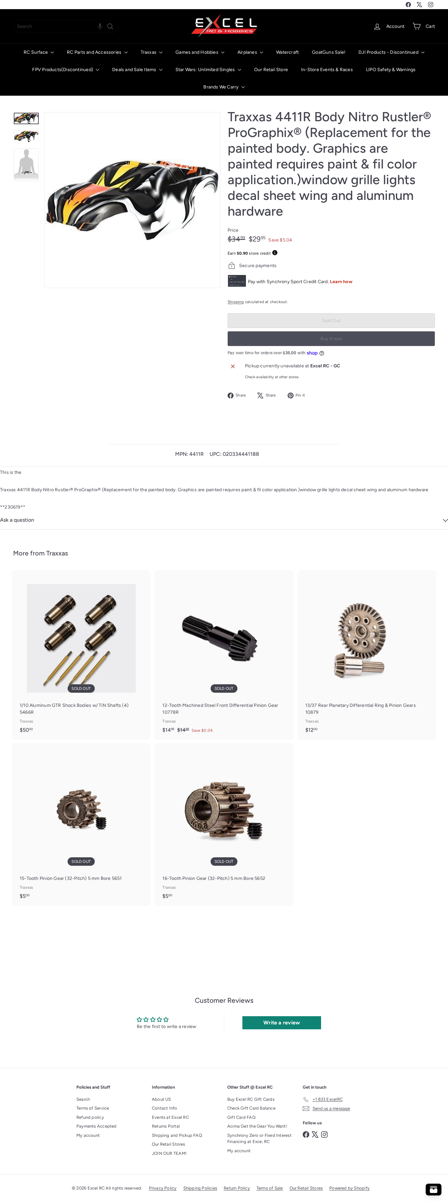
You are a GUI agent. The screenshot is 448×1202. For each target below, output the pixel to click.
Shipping (236, 302)
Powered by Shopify (349, 1188)
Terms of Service (92, 1108)
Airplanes (247, 52)
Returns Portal (166, 1126)
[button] (100, 26)
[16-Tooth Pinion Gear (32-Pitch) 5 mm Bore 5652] (224, 824)
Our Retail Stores (168, 1144)
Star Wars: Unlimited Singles (205, 69)
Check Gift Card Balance (251, 1108)
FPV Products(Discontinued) (63, 69)
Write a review (281, 1022)
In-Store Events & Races (327, 69)
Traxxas (149, 52)
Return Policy (237, 1188)
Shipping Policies (200, 1188)
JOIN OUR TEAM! (169, 1153)
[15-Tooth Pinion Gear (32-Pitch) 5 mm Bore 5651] (81, 824)
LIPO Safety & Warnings (391, 69)
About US (161, 1099)
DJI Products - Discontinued (388, 52)
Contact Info (164, 1108)
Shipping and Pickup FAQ (177, 1135)
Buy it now (331, 338)
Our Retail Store (271, 69)
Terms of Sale (269, 1188)
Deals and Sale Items (134, 69)
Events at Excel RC (170, 1117)
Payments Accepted (96, 1126)
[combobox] (65, 26)
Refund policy (90, 1117)
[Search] (110, 26)
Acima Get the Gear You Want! (257, 1126)
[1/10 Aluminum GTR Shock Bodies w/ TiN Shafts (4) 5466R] (81, 655)
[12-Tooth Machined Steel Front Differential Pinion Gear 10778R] (224, 655)
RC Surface (36, 52)
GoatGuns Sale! (328, 52)
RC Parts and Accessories (94, 52)
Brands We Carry (221, 87)
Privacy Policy (163, 1188)
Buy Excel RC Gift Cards (251, 1099)
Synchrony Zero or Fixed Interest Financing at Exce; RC (259, 1138)
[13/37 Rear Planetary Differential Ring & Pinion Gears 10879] (367, 655)
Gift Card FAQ (241, 1117)
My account (88, 1135)
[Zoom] (132, 200)
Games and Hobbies (197, 52)
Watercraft (287, 52)
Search (83, 1099)
